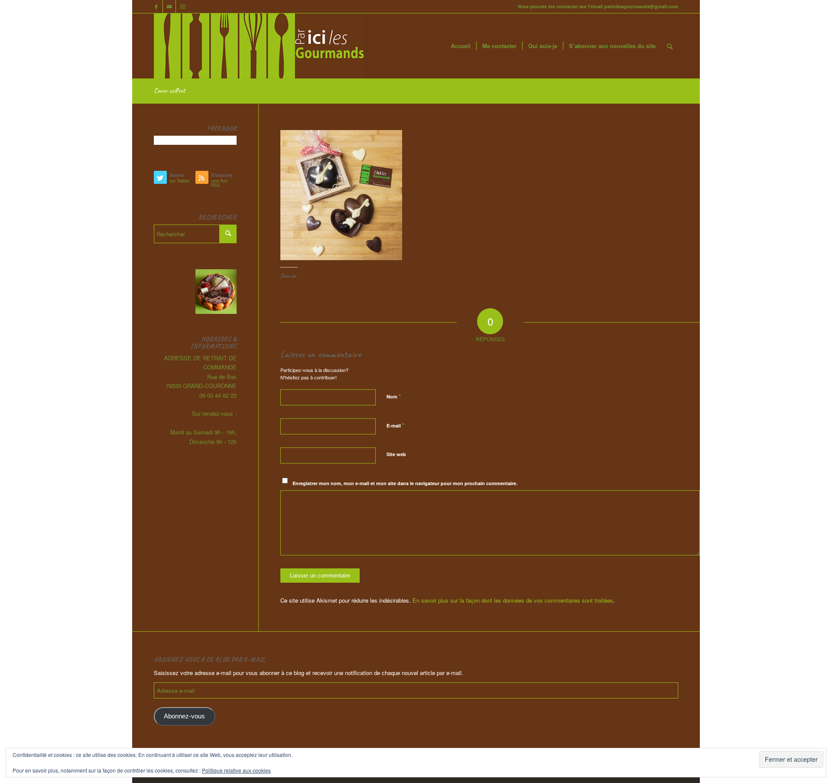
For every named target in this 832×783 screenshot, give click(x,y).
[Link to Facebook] (156, 6)
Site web (396, 454)
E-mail (395, 425)
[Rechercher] (669, 45)
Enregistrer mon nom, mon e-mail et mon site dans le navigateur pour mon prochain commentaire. (404, 483)
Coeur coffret (169, 90)
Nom (394, 396)
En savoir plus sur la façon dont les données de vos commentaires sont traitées (513, 600)
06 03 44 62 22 (218, 395)
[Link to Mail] (169, 6)
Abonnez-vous (184, 716)
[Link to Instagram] (182, 6)
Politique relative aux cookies (236, 770)
